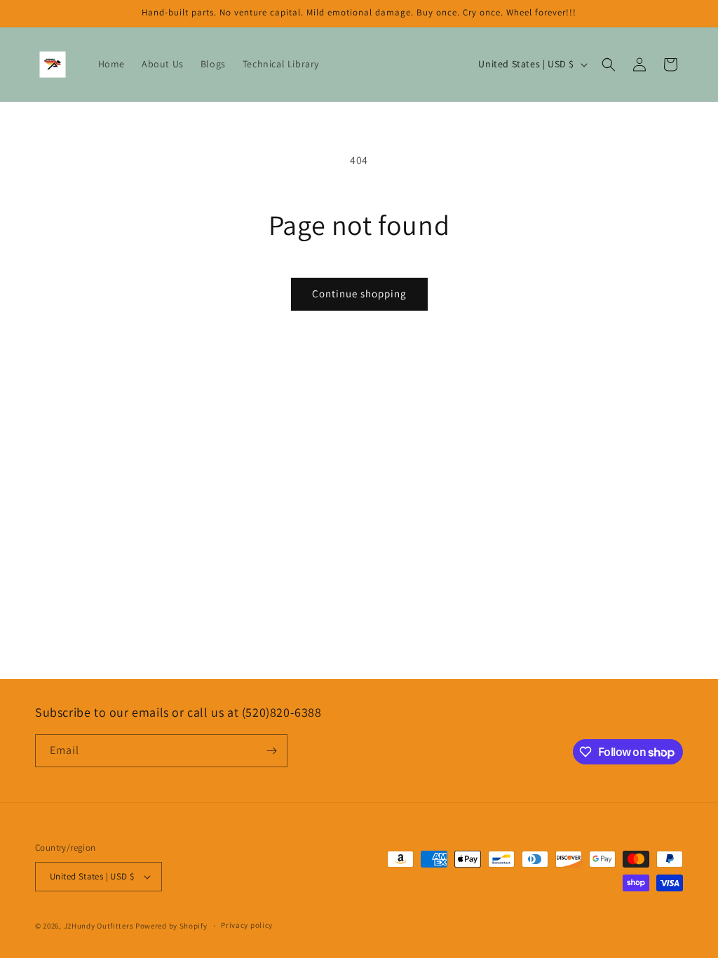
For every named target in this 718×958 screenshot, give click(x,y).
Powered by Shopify (171, 926)
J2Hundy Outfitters (99, 926)
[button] (608, 64)
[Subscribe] (271, 750)
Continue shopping (359, 293)
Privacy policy (247, 925)
